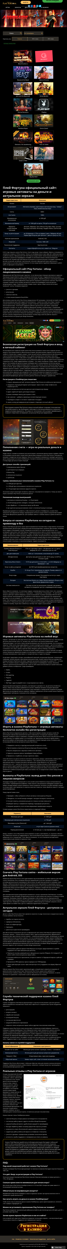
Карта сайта (51, 1239)
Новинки (19, 39)
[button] (28, 26)
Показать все (33, 181)
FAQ (13, 1239)
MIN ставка (51, 39)
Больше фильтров (9, 43)
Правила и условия (21, 1239)
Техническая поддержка (38, 1239)
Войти (25, 2)
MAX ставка (35, 39)
